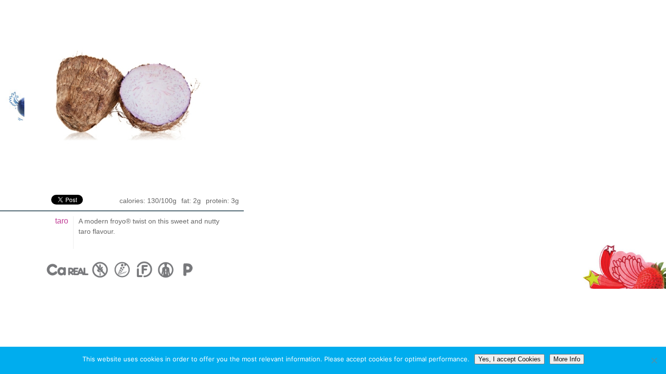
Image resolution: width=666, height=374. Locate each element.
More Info (566, 359)
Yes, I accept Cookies (509, 359)
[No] (654, 360)
